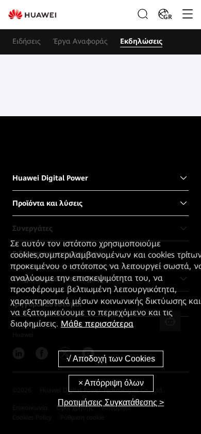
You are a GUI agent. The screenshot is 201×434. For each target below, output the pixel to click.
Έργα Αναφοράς (80, 41)
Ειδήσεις (26, 41)
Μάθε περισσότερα (97, 324)
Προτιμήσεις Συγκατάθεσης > (111, 402)
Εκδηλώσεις (141, 41)
